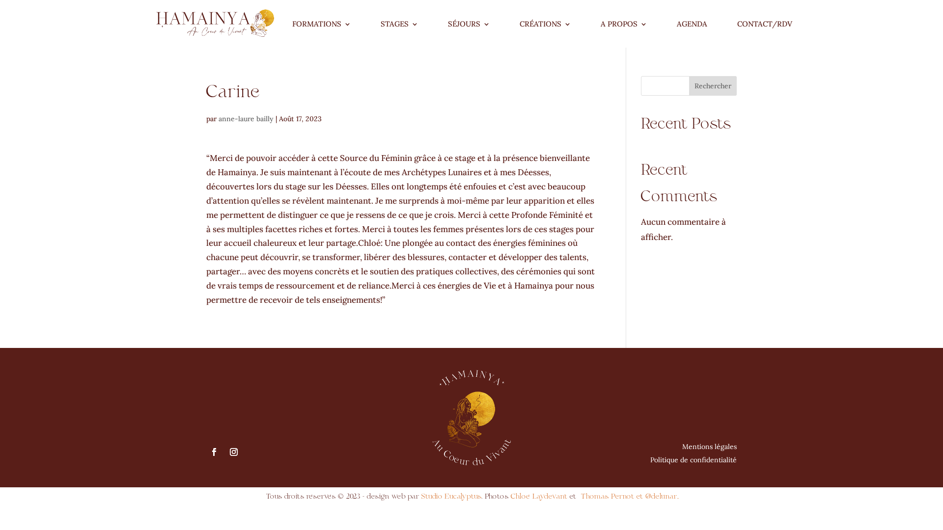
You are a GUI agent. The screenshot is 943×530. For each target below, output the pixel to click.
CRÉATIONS (540, 23)
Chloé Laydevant (539, 496)
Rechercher (712, 85)
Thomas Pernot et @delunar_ (630, 496)
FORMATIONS (316, 23)
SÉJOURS (464, 23)
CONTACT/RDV (764, 23)
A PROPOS (619, 23)
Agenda (692, 23)
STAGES (395, 23)
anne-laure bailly (246, 118)
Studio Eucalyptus (450, 496)
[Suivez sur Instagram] (234, 452)
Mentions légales (709, 446)
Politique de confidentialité (693, 459)
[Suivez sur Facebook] (214, 452)
